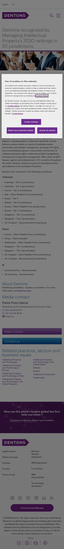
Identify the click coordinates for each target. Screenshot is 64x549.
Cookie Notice (17, 114)
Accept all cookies (47, 130)
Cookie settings (31, 122)
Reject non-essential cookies (20, 130)
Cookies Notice (42, 96)
